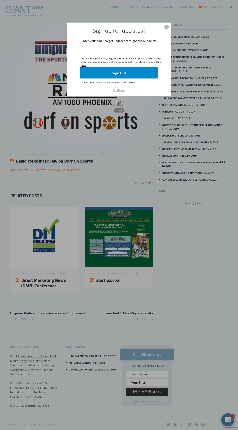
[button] (166, 27)
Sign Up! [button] (119, 73)
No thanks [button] (119, 90)
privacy (119, 110)
